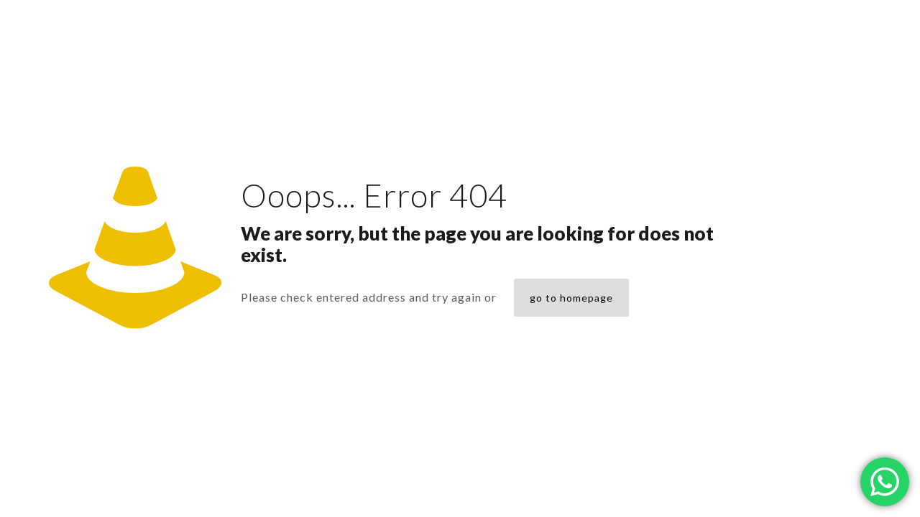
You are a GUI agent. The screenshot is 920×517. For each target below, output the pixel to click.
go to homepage (571, 298)
